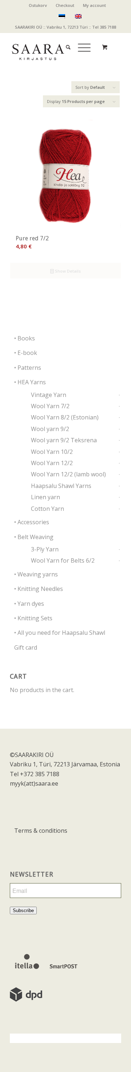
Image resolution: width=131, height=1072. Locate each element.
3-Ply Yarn (45, 549)
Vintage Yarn (48, 395)
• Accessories (31, 522)
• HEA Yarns (30, 382)
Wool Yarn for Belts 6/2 (63, 560)
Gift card (25, 647)
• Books (24, 338)
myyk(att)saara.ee (34, 783)
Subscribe (23, 910)
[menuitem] (38, 5)
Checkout (65, 5)
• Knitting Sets (33, 618)
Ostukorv (38, 5)
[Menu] (81, 40)
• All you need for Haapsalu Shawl (59, 633)
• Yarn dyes (29, 604)
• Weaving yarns (36, 574)
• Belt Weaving (33, 537)
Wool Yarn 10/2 (52, 452)
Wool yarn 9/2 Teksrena (64, 440)
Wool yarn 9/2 (50, 429)
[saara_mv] (54, 47)
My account (94, 5)
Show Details (67, 271)
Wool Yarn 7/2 (50, 406)
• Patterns (27, 368)
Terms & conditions (40, 831)
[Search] (65, 40)
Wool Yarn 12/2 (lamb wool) (68, 474)
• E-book (25, 353)
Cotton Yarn (47, 509)
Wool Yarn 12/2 (52, 463)
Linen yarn (45, 497)
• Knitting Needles (38, 589)
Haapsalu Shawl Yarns (61, 486)
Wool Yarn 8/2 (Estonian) (65, 417)
